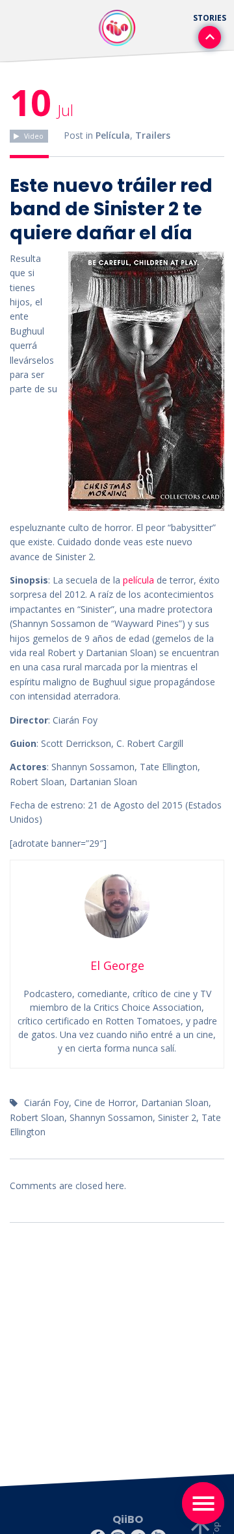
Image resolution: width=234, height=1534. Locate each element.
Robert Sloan (37, 1117)
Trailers (152, 135)
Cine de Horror (105, 1102)
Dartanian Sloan (175, 1102)
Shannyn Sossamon (111, 1117)
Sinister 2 (177, 1117)
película (137, 580)
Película (113, 135)
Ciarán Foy (46, 1102)
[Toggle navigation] (203, 1503)
